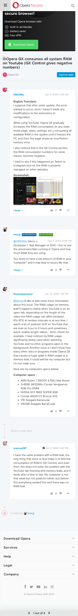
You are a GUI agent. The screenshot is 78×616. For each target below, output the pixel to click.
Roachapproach (23, 294)
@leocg (18, 300)
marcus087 (20, 448)
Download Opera (23, 44)
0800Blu (18, 94)
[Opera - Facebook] (25, 586)
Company (11, 574)
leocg (16, 234)
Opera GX (13, 74)
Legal (8, 565)
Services (10, 547)
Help (7, 556)
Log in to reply (66, 74)
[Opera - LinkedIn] (45, 586)
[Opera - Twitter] (31, 586)
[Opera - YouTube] (38, 586)
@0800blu (20, 241)
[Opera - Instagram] (52, 586)
